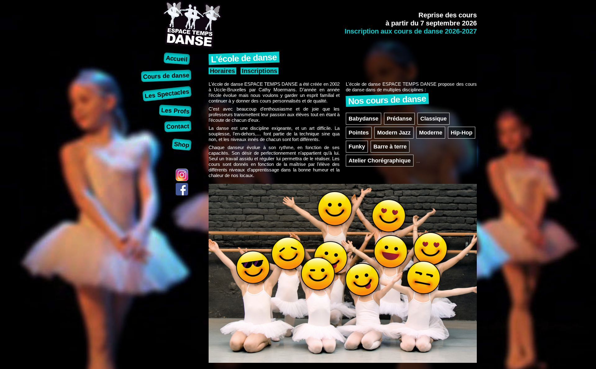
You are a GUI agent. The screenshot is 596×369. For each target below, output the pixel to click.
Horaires (222, 70)
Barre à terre (390, 147)
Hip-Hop (461, 133)
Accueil (176, 58)
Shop (182, 144)
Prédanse (399, 119)
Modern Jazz (394, 133)
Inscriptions (259, 70)
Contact (178, 126)
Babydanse (363, 119)
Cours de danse (166, 75)
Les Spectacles (167, 93)
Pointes (359, 133)
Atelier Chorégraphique (380, 160)
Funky (357, 147)
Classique (433, 119)
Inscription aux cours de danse (411, 31)
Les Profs (175, 111)
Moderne (430, 133)
